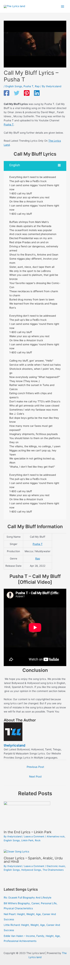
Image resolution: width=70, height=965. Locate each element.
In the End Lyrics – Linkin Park (28, 832)
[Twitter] (16, 93)
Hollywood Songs (31, 869)
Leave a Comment (34, 836)
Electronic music (56, 866)
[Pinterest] (26, 93)
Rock (38, 840)
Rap (37, 86)
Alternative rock (56, 836)
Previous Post (35, 767)
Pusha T (28, 86)
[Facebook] (6, 93)
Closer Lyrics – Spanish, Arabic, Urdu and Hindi (33, 859)
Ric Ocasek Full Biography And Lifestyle (27, 897)
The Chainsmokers (53, 869)
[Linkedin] (37, 93)
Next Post (35, 776)
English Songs (13, 86)
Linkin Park (27, 840)
